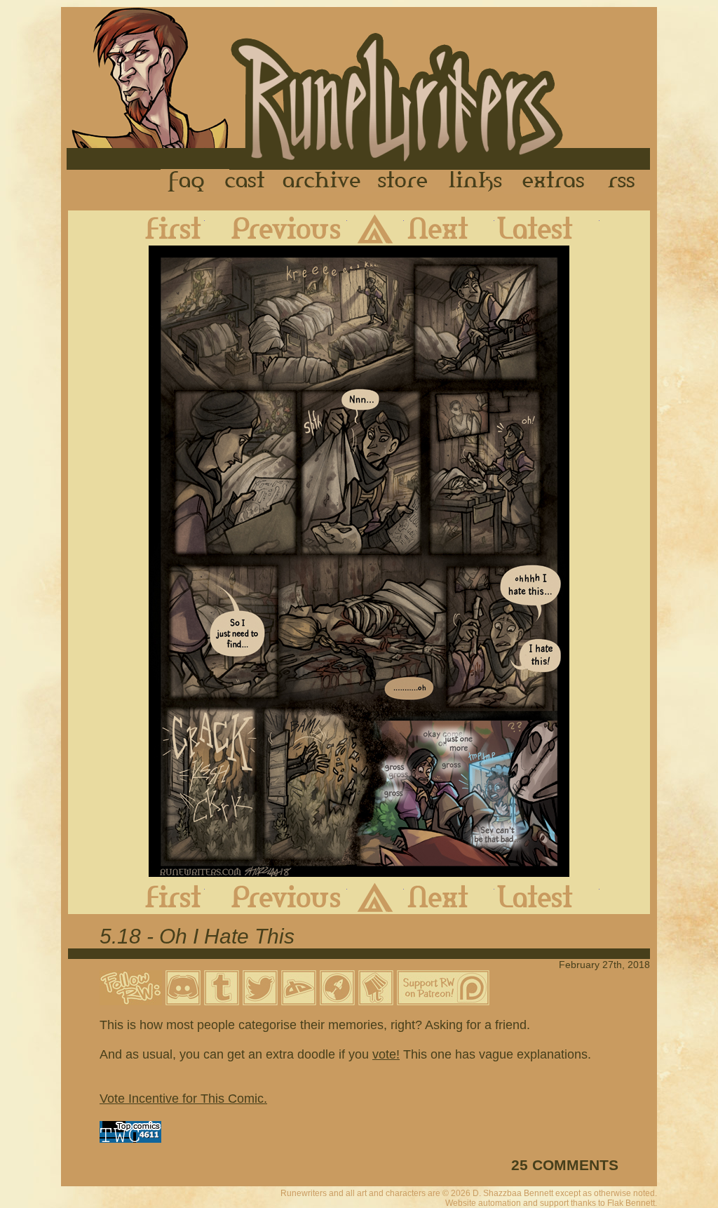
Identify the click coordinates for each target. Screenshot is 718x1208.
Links (475, 181)
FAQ (187, 181)
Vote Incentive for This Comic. (183, 1099)
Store (402, 181)
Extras (556, 181)
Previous (276, 228)
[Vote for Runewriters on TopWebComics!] (130, 1139)
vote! (386, 1054)
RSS (625, 181)
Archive (322, 181)
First (162, 228)
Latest (547, 228)
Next (449, 228)
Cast (246, 181)
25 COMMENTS (564, 1165)
